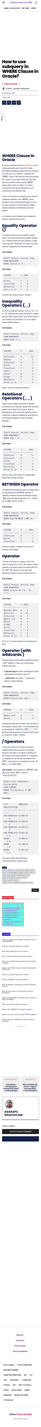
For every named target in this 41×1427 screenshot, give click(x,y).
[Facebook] (4, 103)
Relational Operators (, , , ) (13, 915)
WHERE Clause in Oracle (12, 908)
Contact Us (20, 1340)
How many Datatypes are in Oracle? (15, 951)
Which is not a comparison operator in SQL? (18, 882)
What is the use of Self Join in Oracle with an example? (18, 1020)
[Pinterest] (14, 103)
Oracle (23, 244)
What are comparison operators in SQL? (16, 875)
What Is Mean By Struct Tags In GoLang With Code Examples (30, 1088)
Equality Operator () (11, 910)
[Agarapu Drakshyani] (4, 88)
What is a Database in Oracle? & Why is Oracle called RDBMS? (19, 940)
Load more (20, 1026)
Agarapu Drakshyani (21, 88)
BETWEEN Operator (11, 917)
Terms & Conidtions (20, 1351)
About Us (20, 1335)
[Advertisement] (20, 31)
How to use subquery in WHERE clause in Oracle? (19, 872)
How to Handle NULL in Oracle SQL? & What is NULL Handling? (19, 998)
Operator (8, 919)
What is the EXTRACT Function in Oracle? (17, 1009)
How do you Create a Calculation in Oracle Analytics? (17, 992)
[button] (2, 118)
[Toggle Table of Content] (19, 905)
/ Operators (8, 924)
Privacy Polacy (20, 1346)
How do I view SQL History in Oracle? (15, 946)
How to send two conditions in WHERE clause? (18, 870)
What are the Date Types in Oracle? (15, 1004)
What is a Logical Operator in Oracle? (15, 974)
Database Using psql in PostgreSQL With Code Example (10, 1088)
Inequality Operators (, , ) (13, 913)
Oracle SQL (11, 84)
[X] (9, 103)
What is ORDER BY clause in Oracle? (15, 979)
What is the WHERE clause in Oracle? (15, 877)
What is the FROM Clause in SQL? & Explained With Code (19, 968)
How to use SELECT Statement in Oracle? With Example (19, 962)
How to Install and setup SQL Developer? (17, 956)
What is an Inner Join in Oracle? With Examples (19, 1014)
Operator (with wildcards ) (13, 922)
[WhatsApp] (19, 103)
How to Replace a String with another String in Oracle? (19, 985)
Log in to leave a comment (20, 1131)
